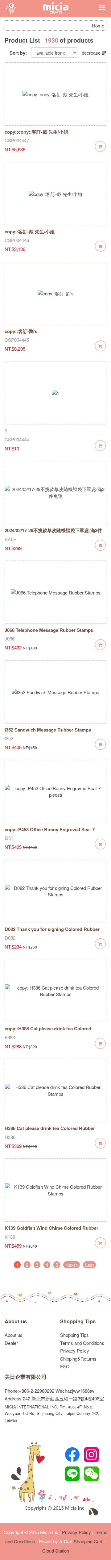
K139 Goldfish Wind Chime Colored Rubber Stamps (51, 1231)
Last (89, 1265)
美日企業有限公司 (26, 1376)
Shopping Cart (88, 1541)
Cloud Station (55, 1550)
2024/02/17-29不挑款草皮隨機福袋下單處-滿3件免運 (53, 533)
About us (16, 1321)
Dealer (11, 1343)
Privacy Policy (74, 1350)
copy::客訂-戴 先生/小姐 (30, 231)
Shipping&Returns (78, 1358)
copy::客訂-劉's (21, 331)
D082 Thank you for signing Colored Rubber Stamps (52, 932)
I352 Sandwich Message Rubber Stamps (48, 729)
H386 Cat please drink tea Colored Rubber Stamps (50, 1131)
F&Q (65, 1366)
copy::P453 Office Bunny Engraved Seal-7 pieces (50, 832)
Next (70, 1265)
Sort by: (18, 53)
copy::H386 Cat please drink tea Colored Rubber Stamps (48, 1031)
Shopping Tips (78, 1321)
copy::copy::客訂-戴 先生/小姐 (36, 131)
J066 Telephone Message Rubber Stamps (49, 630)
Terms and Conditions (82, 1343)
